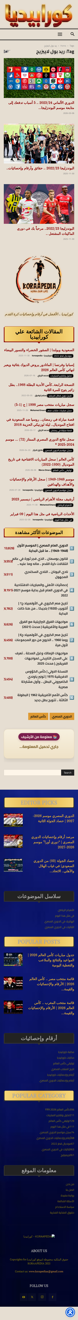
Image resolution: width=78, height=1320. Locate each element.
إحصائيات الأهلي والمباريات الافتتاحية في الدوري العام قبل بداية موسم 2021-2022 (40, 590)
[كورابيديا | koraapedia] (39, 15)
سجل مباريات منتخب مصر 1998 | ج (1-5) (44, 405)
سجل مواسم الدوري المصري (58, 450)
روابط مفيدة (67, 1195)
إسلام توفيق (41, 395)
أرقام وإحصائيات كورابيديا (60, 1074)
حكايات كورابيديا (65, 1057)
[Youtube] (23, 1297)
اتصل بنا (70, 1189)
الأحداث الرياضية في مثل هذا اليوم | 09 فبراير (42, 514)
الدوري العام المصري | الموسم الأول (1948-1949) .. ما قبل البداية (42, 548)
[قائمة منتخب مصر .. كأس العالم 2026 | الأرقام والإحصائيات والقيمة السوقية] (13, 983)
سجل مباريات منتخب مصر (60, 410)
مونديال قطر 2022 (63, 356)
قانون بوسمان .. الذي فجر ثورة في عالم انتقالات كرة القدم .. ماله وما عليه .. (40, 561)
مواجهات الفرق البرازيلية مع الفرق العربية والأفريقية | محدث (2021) (43, 624)
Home (63, 45)
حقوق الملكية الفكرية (62, 1212)
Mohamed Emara (38, 410)
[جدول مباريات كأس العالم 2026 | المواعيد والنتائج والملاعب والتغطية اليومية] (13, 959)
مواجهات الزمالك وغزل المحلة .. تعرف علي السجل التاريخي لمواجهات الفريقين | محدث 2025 (41, 658)
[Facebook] (52, 1297)
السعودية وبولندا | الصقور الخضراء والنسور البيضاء (39, 350)
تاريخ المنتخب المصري (62, 1069)
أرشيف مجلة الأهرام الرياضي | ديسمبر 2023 (43, 499)
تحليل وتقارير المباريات (61, 376)
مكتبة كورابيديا (66, 1052)
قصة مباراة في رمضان (61, 430)
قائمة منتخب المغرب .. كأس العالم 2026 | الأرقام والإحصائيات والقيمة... (51, 1008)
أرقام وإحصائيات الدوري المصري (56, 1080)
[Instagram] (42, 1297)
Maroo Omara (45, 470)
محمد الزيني (42, 375)
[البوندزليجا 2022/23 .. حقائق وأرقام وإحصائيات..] (39, 144)
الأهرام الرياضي (64, 505)
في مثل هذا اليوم (63, 520)
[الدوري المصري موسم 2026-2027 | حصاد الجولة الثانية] (13, 820)
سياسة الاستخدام (64, 1206)
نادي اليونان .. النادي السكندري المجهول (46, 574)
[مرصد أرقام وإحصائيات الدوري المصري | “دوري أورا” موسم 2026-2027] (13, 841)
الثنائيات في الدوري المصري (59, 927)
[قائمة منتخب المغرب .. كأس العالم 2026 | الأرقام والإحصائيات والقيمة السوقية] (13, 1007)
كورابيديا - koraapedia (42, 355)
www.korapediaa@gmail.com (46, 1271)
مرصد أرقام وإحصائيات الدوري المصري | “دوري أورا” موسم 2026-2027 (52, 842)
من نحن (70, 1184)
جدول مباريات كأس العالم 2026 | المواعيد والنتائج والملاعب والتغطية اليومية (51, 960)
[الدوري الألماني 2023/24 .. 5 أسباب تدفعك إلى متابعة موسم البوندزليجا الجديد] (39, 78)
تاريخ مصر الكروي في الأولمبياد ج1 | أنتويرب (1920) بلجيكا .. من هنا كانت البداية (42, 608)
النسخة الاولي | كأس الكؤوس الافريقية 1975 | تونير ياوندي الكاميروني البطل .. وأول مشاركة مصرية (44, 679)
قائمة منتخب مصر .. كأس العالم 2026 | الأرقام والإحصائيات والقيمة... (51, 984)
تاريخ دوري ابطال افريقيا (60, 395)
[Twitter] (32, 1297)
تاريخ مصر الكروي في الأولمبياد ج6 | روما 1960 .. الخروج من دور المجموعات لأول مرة (41, 640)
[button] (60, 34)
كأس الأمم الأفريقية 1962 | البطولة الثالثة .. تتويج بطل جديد (42, 697)
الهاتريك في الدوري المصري (59, 921)
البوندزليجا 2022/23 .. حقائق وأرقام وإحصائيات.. (40, 168)
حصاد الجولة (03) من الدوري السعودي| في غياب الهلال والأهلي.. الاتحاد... (54, 866)
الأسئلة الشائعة (65, 1201)
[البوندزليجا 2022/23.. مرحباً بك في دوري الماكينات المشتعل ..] (39, 204)
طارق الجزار (38, 450)
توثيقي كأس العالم (62, 470)
